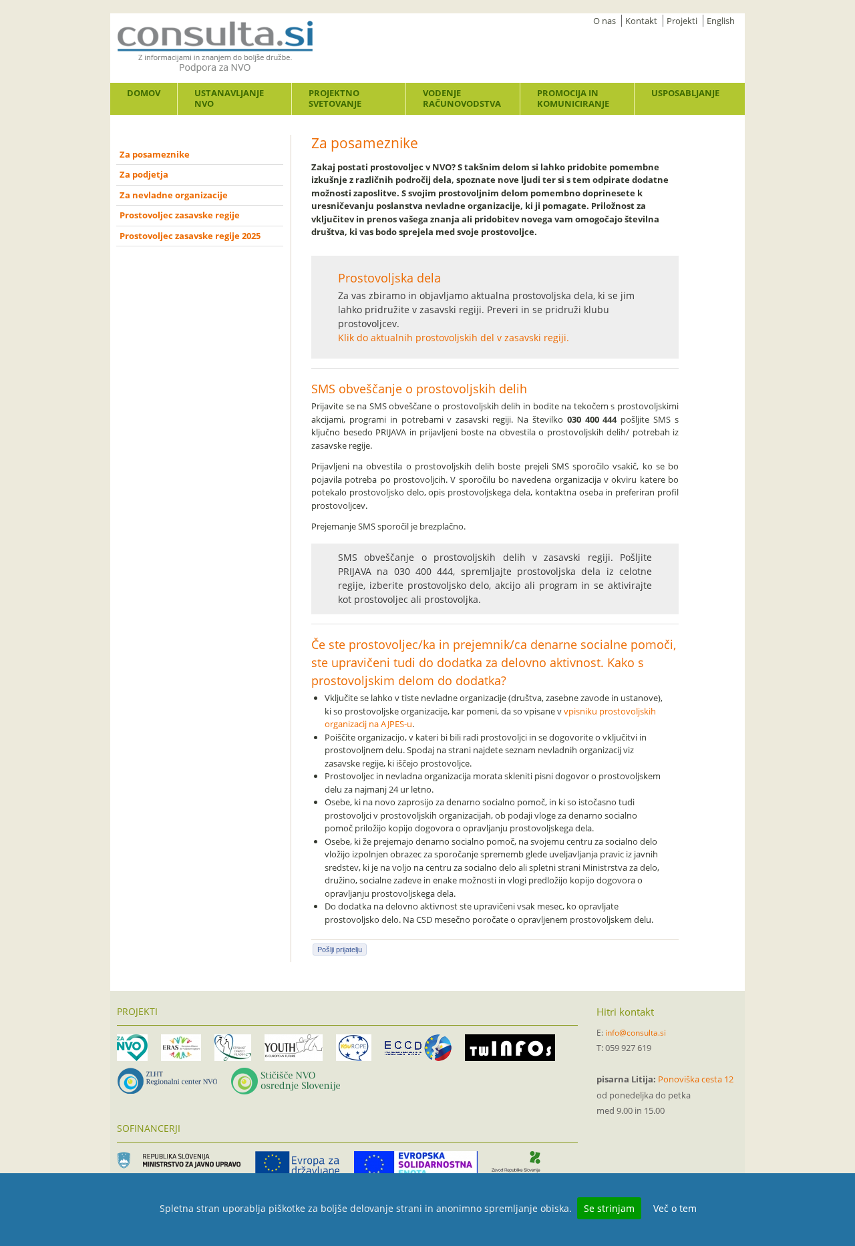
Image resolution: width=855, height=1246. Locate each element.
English (721, 21)
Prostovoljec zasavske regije (180, 215)
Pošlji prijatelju (339, 950)
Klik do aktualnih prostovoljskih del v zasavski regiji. (453, 337)
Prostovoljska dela (389, 278)
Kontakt (641, 21)
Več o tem (675, 1208)
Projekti (682, 21)
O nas (604, 21)
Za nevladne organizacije (174, 195)
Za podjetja (144, 174)
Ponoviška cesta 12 (695, 1079)
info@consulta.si (635, 1032)
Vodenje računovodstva (462, 98)
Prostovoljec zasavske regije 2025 (190, 236)
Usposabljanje (685, 93)
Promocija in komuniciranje (573, 98)
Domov (143, 93)
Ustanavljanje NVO (229, 98)
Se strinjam (609, 1208)
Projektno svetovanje (335, 98)
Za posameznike (155, 154)
